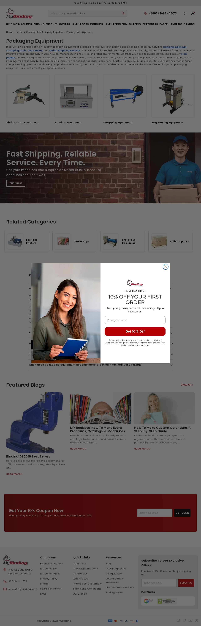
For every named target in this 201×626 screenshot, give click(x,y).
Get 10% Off (135, 331)
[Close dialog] (165, 267)
